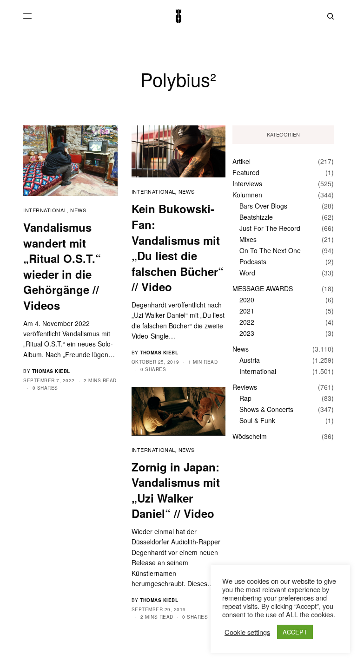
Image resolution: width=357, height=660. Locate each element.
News (78, 210)
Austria (249, 360)
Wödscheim (249, 436)
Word (247, 272)
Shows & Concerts (266, 409)
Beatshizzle (256, 217)
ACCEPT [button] (295, 631)
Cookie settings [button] (247, 632)
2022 (246, 322)
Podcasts (252, 261)
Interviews (247, 183)
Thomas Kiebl (51, 371)
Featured (245, 172)
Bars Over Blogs (263, 206)
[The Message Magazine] (178, 16)
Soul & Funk (257, 420)
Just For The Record (269, 228)
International (45, 210)
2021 (246, 310)
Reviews (244, 387)
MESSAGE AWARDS (262, 288)
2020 (246, 299)
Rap (245, 398)
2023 (246, 333)
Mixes (248, 239)
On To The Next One (270, 250)
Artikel (241, 161)
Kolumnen (247, 194)
